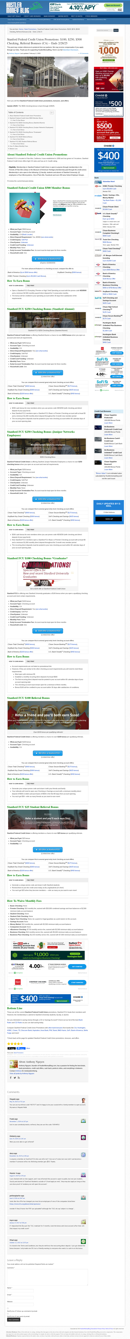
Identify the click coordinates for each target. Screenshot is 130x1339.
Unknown (30, 245)
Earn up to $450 (108, 219)
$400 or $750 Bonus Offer (112, 288)
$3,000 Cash (107, 209)
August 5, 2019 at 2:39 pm (18, 1176)
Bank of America (77, 1030)
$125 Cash (107, 312)
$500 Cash (107, 236)
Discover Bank (26, 1030)
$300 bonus (76, 272)
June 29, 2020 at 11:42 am (18, 1139)
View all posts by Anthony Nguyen (22, 1073)
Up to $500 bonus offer (28, 272)
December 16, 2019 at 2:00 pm (19, 1156)
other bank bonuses (55, 1028)
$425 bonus (74, 390)
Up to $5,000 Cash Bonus (36, 276)
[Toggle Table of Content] (50, 112)
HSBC (9, 1030)
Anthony (19, 1071)
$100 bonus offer (26, 393)
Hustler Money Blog (24, 7)
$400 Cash (107, 251)
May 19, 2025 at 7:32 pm (17, 1102)
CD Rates (18, 1022)
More (28, 1048)
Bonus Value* (101, 473)
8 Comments (84, 53)
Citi (75, 1028)
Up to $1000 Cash (109, 261)
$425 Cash (107, 303)
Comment (11, 1268)
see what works (47, 237)
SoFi (68, 1030)
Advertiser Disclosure (70, 50)
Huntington (81, 1028)
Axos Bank (44, 1030)
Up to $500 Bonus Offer (111, 270)
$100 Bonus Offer (109, 279)
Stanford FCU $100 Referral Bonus (21, 137)
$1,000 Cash (107, 331)
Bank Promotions (18, 1053)
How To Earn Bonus (19, 120)
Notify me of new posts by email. (18, 1316)
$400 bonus (30, 386)
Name (9, 1288)
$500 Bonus (107, 242)
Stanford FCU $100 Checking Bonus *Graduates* (25, 132)
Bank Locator (27, 234)
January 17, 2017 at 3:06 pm (18, 1223)
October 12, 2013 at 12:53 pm (19, 1243)
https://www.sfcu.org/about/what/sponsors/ (25, 1204)
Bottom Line (13, 148)
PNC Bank (53, 1030)
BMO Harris (62, 1030)
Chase (15, 1030)
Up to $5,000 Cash (109, 189)
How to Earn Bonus (18, 125)
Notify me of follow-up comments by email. (22, 1311)
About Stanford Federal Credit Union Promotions (25, 115)
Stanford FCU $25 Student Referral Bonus (23, 141)
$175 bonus (72, 386)
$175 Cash (107, 318)
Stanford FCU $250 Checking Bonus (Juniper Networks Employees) (31, 127)
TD (19, 1030)
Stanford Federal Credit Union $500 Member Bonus (26, 118)
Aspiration (36, 1030)
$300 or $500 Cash (110, 294)
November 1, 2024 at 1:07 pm (19, 1121)
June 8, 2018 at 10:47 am (17, 1198)
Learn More (108, 423)
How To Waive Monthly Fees (19, 146)
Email (9, 1295)
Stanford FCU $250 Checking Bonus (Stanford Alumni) (27, 123)
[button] (16, 286)
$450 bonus (75, 393)
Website (9, 1302)
